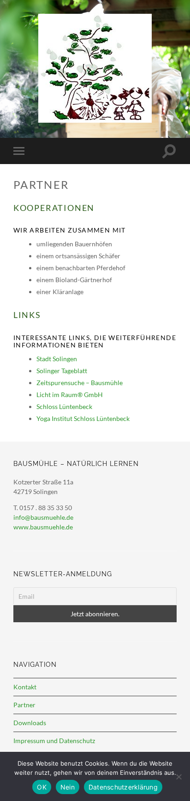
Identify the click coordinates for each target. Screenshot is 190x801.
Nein (67, 787)
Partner (24, 705)
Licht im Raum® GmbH (69, 394)
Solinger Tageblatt (61, 371)
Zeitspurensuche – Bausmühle (79, 382)
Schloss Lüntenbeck (64, 406)
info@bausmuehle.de (43, 517)
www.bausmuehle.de (43, 527)
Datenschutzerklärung (123, 787)
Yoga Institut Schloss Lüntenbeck (83, 418)
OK (42, 787)
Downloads (29, 723)
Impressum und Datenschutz (54, 740)
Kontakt (24, 687)
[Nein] (178, 776)
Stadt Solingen (56, 359)
